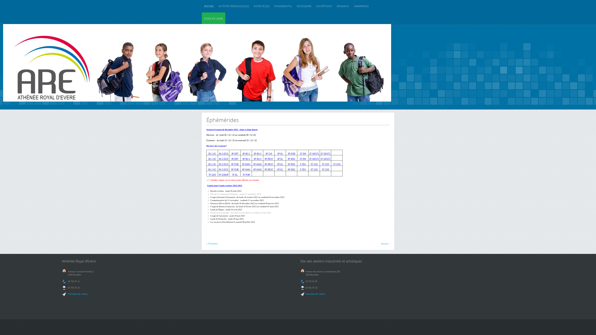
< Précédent (211, 244)
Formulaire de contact (78, 294)
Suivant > (385, 244)
